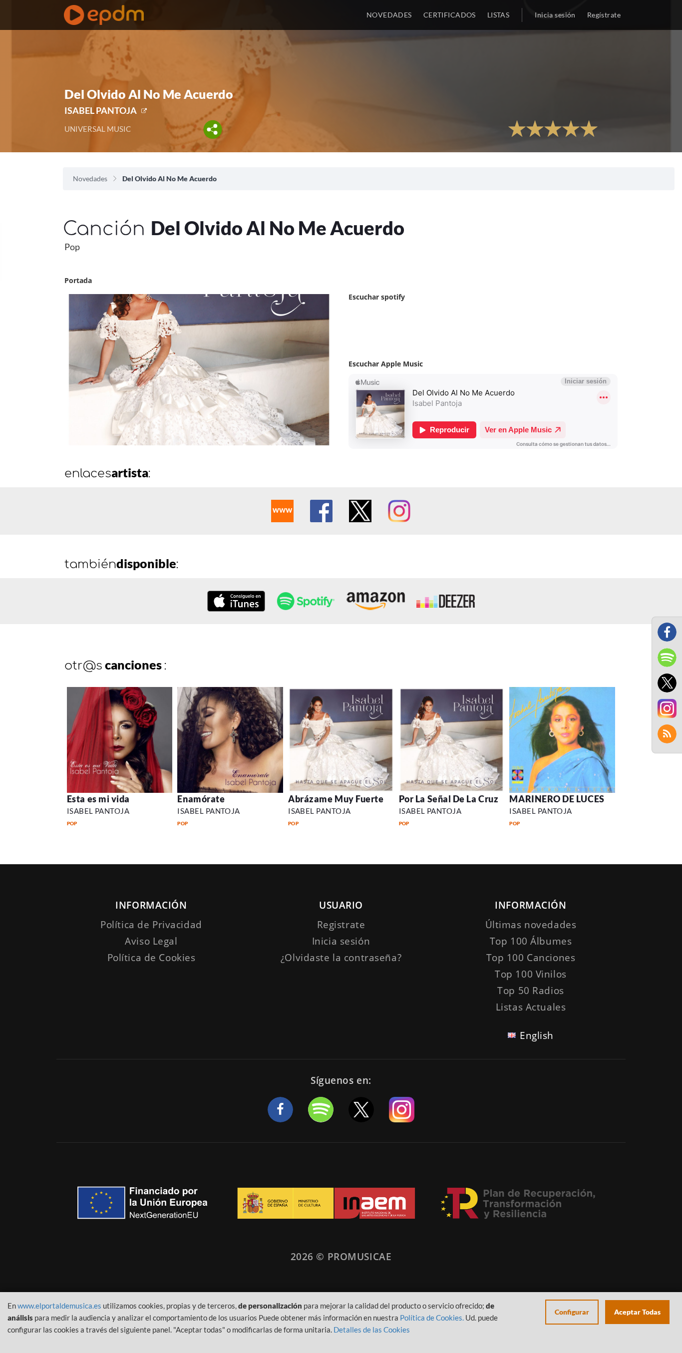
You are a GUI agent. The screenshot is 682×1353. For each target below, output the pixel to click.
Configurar (572, 1312)
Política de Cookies (151, 957)
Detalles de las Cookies (372, 1329)
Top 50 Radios (530, 990)
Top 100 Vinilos (531, 974)
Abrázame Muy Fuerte (335, 798)
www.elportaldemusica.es (59, 1305)
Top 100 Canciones (531, 957)
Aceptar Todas (637, 1312)
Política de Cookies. (432, 1317)
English (537, 1035)
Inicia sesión (555, 14)
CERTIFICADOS (449, 14)
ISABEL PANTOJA (100, 110)
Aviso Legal (151, 941)
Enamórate (201, 798)
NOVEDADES (389, 14)
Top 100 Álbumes (531, 941)
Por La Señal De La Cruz (448, 798)
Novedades (90, 178)
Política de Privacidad (151, 924)
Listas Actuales (531, 1007)
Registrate (341, 924)
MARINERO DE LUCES (556, 798)
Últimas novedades (531, 924)
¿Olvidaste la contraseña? (341, 957)
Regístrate (604, 14)
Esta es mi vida (98, 798)
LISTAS (498, 14)
